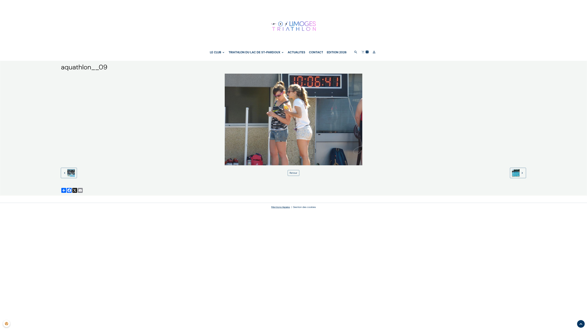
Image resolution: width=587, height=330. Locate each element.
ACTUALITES (296, 52)
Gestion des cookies (304, 207)
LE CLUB (216, 52)
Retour (293, 172)
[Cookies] (6, 323)
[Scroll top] (581, 324)
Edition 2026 (337, 52)
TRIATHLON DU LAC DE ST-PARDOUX (255, 52)
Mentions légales (280, 207)
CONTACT (316, 52)
